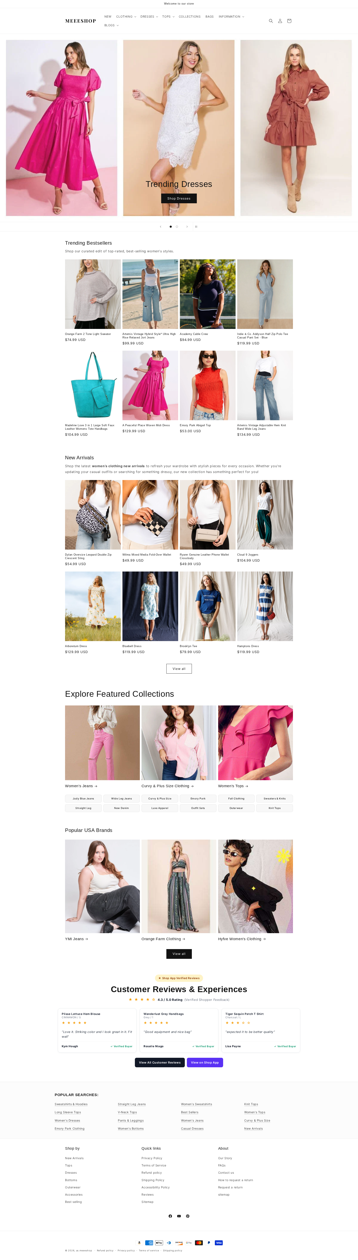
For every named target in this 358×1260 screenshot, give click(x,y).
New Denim (121, 808)
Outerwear (236, 808)
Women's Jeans (79, 786)
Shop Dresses (179, 198)
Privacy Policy (152, 1158)
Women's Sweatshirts (196, 1104)
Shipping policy (172, 1250)
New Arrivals (253, 1128)
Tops (68, 1165)
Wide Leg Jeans (121, 798)
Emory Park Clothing (70, 1128)
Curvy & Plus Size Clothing (165, 786)
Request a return (230, 1187)
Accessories (74, 1194)
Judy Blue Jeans (83, 798)
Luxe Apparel (159, 808)
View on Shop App (205, 1062)
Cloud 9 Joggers (248, 554)
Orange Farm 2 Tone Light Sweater (88, 334)
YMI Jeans (74, 939)
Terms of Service (154, 1165)
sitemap (224, 1194)
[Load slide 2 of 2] (177, 227)
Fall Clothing (236, 798)
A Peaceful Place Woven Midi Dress (146, 425)
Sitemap (148, 1201)
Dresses (71, 1173)
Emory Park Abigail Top (195, 425)
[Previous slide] (160, 226)
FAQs (222, 1165)
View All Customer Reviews (160, 1062)
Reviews (148, 1194)
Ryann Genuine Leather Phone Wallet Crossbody (204, 556)
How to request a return (235, 1180)
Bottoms (71, 1180)
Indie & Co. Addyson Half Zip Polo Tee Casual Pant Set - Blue (262, 335)
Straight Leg (83, 808)
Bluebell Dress (132, 646)
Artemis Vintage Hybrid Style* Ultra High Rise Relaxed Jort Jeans (149, 335)
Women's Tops (231, 786)
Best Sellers (189, 1112)
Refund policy (152, 1173)
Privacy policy (126, 1250)
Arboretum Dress (76, 646)
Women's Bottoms (131, 1128)
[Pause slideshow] (197, 226)
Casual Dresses (192, 1128)
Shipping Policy (153, 1180)
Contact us (226, 1173)
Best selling (73, 1201)
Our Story (225, 1158)
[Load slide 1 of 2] (171, 227)
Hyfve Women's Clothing (239, 939)
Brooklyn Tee (188, 646)
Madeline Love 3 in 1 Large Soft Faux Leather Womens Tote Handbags (90, 427)
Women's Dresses (67, 1120)
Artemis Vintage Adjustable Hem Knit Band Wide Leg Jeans (261, 427)
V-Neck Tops (127, 1112)
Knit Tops (275, 808)
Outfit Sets (198, 808)
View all (179, 669)
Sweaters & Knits (275, 798)
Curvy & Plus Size (159, 798)
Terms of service (149, 1250)
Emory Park (198, 798)
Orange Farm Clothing (161, 939)
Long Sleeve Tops (68, 1112)
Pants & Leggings (131, 1120)
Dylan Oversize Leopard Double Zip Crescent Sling (88, 556)
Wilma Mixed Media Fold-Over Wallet (146, 554)
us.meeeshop (84, 1250)
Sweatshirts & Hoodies (71, 1104)
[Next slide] (187, 226)
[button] (126, 16)
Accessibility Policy (156, 1187)
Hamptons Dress (248, 646)
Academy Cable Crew (194, 334)
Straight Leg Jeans (132, 1104)
